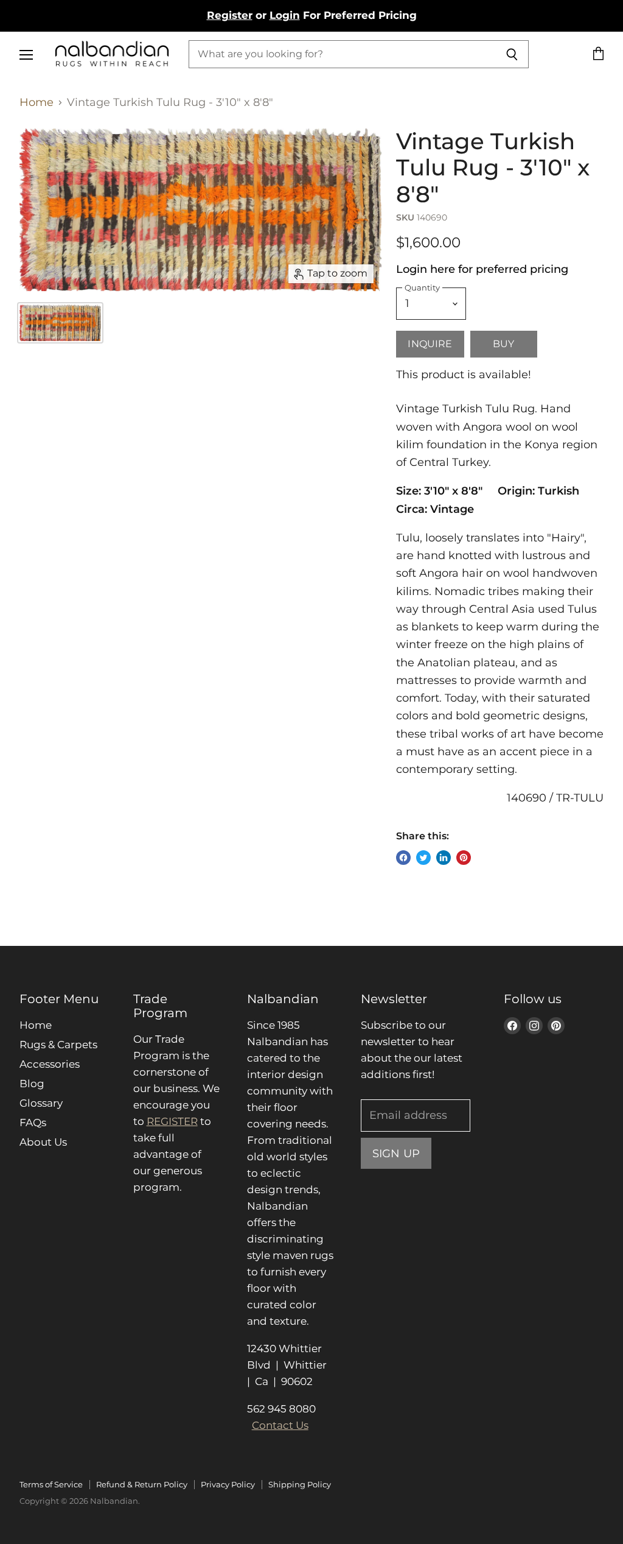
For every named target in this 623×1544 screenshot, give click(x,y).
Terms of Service (51, 1484)
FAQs (32, 1122)
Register (229, 15)
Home (36, 102)
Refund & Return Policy (141, 1484)
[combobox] (342, 54)
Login (285, 15)
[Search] (512, 54)
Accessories (49, 1064)
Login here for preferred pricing (482, 269)
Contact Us (280, 1425)
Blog (31, 1083)
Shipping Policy (299, 1484)
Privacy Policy (228, 1484)
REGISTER (172, 1121)
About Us (43, 1142)
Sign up (396, 1153)
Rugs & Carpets (58, 1044)
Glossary (41, 1103)
